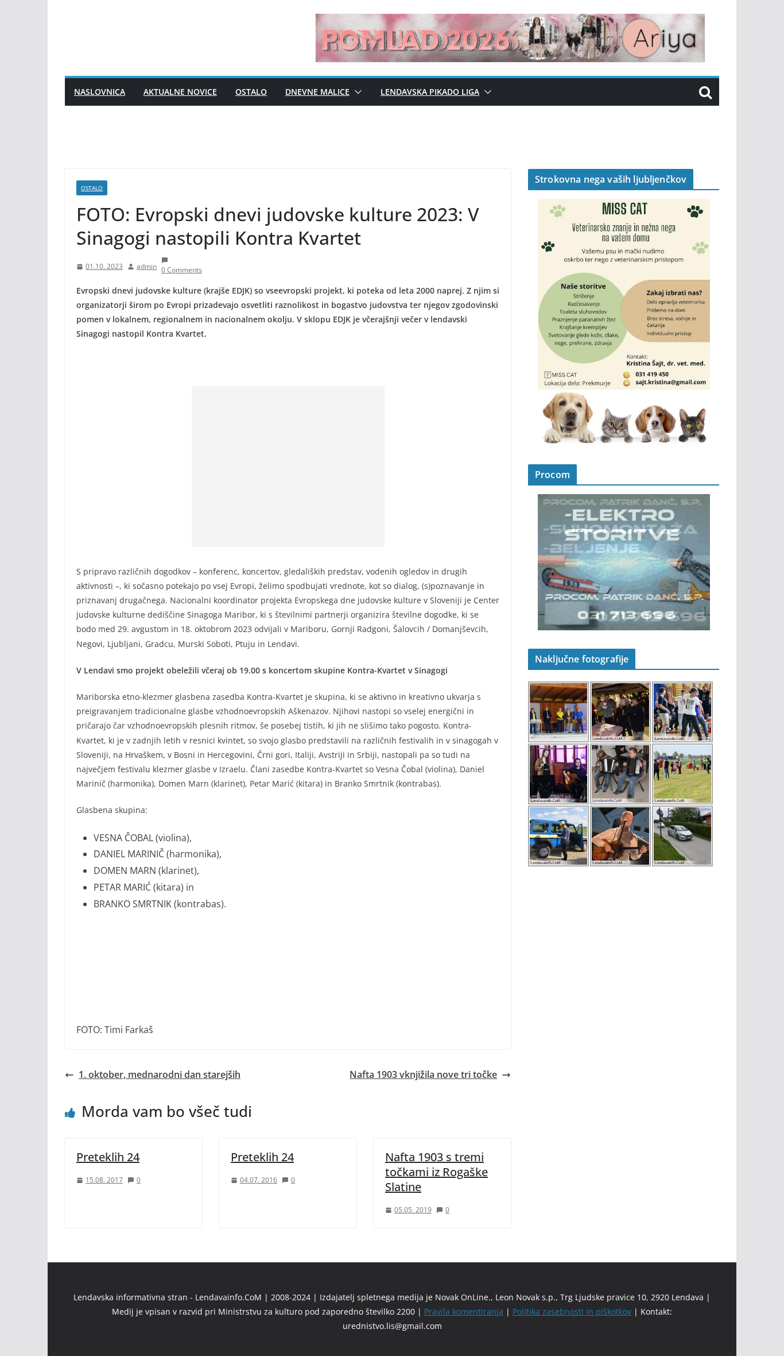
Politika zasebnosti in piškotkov (572, 1311)
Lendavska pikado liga (430, 91)
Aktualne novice (180, 91)
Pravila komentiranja (463, 1311)
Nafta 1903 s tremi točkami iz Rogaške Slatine (436, 1172)
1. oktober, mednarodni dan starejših (159, 1074)
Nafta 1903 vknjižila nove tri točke (423, 1074)
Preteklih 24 (107, 1157)
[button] (356, 92)
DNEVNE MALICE (317, 91)
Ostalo (251, 91)
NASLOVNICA (99, 91)
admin (147, 266)
